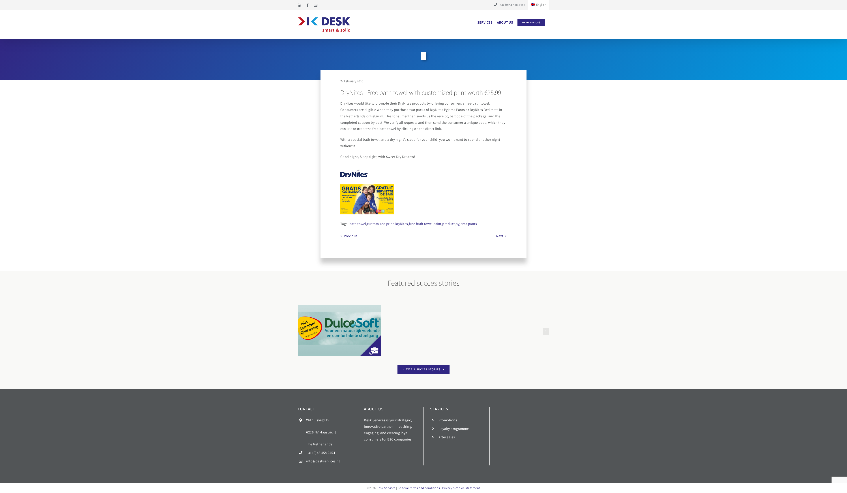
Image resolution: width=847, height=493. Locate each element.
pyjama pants (466, 223)
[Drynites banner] (367, 199)
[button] (301, 331)
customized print (380, 223)
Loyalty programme (453, 428)
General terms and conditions (419, 488)
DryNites (401, 223)
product (448, 223)
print (437, 223)
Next (499, 236)
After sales (446, 437)
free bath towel (421, 223)
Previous (351, 236)
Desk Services (386, 488)
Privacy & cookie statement (461, 488)
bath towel (357, 223)
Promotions (447, 420)
